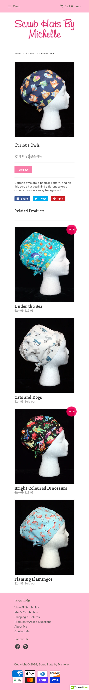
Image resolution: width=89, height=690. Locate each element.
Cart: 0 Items (73, 6)
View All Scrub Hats (27, 607)
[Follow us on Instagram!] (26, 647)
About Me (20, 626)
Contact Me (22, 631)
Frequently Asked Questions (32, 621)
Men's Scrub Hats (26, 612)
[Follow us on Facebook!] (18, 647)
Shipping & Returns (27, 617)
